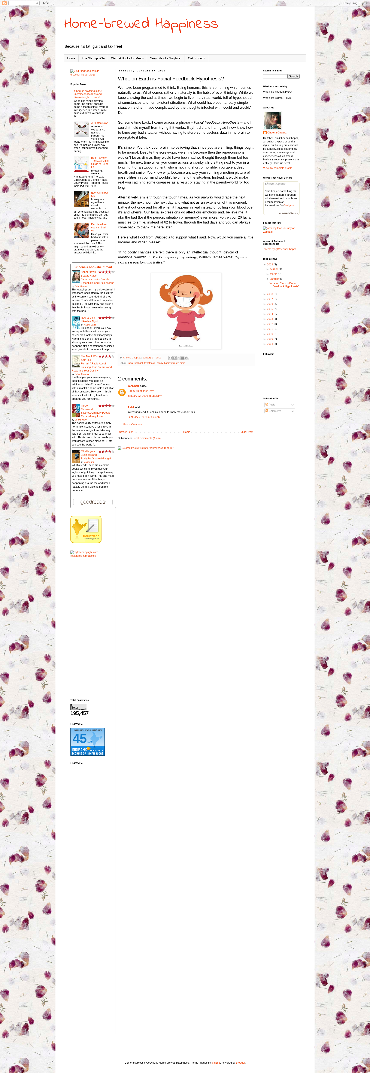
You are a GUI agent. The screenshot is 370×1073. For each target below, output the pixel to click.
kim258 (216, 1062)
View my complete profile (277, 168)
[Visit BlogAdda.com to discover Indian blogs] (89, 74)
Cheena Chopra (276, 132)
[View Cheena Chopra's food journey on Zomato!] (281, 231)
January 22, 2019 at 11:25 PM (145, 395)
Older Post (247, 432)
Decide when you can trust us (99, 227)
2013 (270, 318)
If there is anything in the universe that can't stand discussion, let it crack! (88, 94)
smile (182, 363)
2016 (270, 303)
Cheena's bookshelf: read (93, 267)
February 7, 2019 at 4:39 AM (144, 417)
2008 (270, 343)
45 (80, 738)
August (274, 269)
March (274, 273)
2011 (270, 328)
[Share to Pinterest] (187, 358)
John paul (133, 386)
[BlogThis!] (174, 358)
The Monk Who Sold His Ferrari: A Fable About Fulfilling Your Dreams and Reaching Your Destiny (92, 363)
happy (160, 363)
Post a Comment (133, 424)
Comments (274, 411)
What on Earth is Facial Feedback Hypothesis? (285, 285)
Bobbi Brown (81, 286)
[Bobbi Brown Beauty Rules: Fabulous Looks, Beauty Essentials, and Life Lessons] (77, 282)
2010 (270, 334)
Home (71, 58)
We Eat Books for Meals (127, 58)
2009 (270, 338)
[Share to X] (178, 358)
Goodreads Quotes (288, 213)
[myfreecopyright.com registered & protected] (89, 555)
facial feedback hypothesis (141, 363)
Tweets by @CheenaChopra (279, 249)
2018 (270, 294)
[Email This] (170, 358)
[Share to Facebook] (183, 358)
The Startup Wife (93, 58)
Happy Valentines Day (141, 390)
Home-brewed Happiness (141, 24)
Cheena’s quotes (275, 184)
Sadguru (289, 205)
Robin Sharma (82, 374)
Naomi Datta (90, 325)
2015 (270, 309)
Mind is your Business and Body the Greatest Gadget (96, 455)
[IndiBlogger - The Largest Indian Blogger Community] (85, 542)
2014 (270, 313)
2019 (270, 264)
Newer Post (126, 432)
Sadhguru (89, 462)
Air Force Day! (99, 122)
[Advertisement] (89, 628)
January (275, 278)
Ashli (131, 407)
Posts (271, 404)
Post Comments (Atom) (147, 438)
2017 (270, 298)
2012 (270, 324)
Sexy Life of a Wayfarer (166, 58)
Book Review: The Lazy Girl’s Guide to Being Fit (100, 162)
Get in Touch (196, 58)
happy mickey (171, 363)
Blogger (240, 1062)
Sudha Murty (81, 420)
